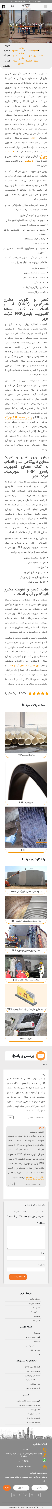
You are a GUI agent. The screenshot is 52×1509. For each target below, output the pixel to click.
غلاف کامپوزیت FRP (26, 755)
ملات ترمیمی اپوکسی (32, 1375)
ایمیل (41, 1265)
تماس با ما (36, 1320)
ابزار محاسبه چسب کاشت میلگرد (28, 1401)
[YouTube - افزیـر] (13, 1495)
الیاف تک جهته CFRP (32, 1367)
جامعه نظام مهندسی (33, 1346)
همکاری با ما (35, 1312)
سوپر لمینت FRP (26, 802)
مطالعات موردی (34, 1303)
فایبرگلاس (28, 161)
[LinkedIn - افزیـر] (19, 1495)
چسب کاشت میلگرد (33, 1380)
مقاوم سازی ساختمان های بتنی (29, 1405)
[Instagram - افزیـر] (31, 1495)
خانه (41, 56)
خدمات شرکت (35, 1299)
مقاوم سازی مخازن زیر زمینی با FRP (26, 921)
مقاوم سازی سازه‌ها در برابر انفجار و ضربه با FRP (25, 1009)
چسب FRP (26, 850)
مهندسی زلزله (35, 1350)
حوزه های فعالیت (28, 56)
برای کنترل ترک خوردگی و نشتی (24, 666)
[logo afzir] (26, 6)
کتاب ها (37, 1341)
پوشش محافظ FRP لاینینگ (18, 418)
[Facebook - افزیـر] (38, 1495)
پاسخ (10, 1117)
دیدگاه (41, 1223)
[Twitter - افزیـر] (25, 1495)
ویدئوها (37, 1333)
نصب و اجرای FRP (33, 1413)
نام (43, 1254)
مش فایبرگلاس (35, 1384)
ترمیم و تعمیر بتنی (33, 1422)
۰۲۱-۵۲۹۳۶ (36, 2)
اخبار (38, 1354)
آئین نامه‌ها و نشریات (32, 1337)
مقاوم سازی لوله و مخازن (21, 56)
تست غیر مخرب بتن (33, 1418)
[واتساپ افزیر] (12, 7)
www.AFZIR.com (36, 1507)
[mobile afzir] (4, 6)
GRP (33, 138)
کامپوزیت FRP (26, 1039)
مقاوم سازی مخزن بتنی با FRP (26, 980)
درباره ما (37, 1316)
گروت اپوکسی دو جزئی (32, 1388)
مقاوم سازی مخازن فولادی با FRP (26, 950)
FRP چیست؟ (35, 1409)
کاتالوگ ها (36, 1307)
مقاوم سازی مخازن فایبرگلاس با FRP (26, 891)
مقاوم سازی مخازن (14, 56)
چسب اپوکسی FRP (33, 1371)
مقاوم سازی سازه (35, 56)
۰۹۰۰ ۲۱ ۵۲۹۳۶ (17, 2)
